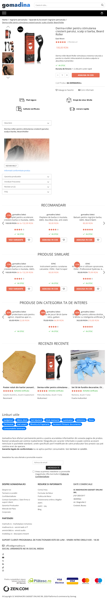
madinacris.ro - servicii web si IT (15, 527)
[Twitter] (3, 561)
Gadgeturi (8, 420)
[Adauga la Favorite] (29, 240)
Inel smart (22, 424)
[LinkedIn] (3, 564)
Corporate (6, 512)
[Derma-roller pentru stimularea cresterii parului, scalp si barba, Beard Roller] (33, 49)
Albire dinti (22, 420)
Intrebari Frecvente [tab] (12, 181)
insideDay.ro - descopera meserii (15, 533)
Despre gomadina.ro (14, 484)
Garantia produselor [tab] (12, 176)
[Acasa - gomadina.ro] (16, 5)
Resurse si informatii (50, 484)
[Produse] (4, 14)
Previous (8, 27)
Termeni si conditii (9, 493)
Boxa (91, 420)
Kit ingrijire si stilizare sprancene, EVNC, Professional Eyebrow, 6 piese (88, 267)
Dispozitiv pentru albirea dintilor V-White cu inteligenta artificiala (88, 315)
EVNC (53, 263)
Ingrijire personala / (19, 19)
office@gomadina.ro (15, 545)
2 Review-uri (72, 42)
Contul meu (43, 489)
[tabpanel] (33, 49)
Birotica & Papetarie (39, 424)
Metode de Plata (9, 508)
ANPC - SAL (42, 506)
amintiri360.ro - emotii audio (13, 530)
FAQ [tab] (6, 191)
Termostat (9, 424)
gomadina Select (19, 214)
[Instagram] (3, 570)
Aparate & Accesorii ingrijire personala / (48, 19)
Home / (5, 19)
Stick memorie (52, 420)
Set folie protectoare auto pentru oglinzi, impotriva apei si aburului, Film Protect (19, 315)
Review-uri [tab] (9, 186)
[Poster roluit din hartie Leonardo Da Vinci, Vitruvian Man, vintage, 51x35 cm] (19, 367)
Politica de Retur (44, 496)
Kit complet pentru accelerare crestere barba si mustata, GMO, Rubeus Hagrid (19, 218)
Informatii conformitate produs (17, 170)
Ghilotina (80, 420)
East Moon (60, 38)
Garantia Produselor (10, 505)
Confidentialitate (9, 496)
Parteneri (7, 518)
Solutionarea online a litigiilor (50, 499)
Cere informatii (87, 90)
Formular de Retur (45, 493)
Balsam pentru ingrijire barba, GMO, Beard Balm (88, 218)
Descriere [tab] (8, 123)
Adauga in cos (86, 75)
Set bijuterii (36, 420)
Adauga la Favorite (66, 90)
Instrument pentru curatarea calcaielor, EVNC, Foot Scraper (53, 267)
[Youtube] (3, 557)
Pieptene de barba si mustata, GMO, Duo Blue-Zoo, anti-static (53, 218)
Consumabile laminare (14, 428)
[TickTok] (3, 567)
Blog (39, 509)
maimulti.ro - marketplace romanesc (17, 524)
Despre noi (6, 489)
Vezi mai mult (11, 166)
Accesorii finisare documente (67, 424)
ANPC (40, 503)
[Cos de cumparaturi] (102, 13)
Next (8, 77)
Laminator (68, 420)
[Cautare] (102, 5)
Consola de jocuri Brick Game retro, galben (53, 315)
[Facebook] (3, 554)
